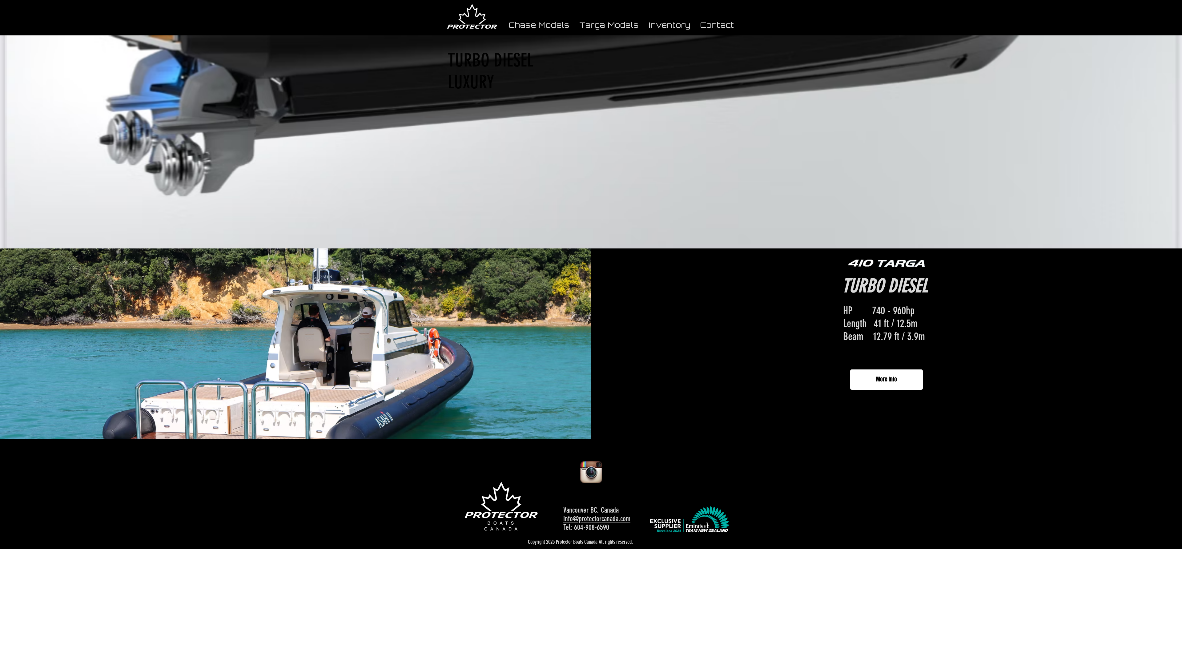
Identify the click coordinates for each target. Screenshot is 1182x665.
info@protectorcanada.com (596, 518)
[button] (539, 25)
